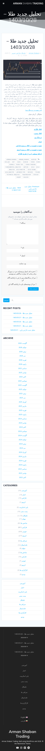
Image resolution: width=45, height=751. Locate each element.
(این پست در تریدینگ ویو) (33, 110)
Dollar (7, 162)
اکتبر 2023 (22, 477)
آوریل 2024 (22, 452)
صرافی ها (24, 541)
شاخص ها (24, 523)
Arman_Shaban (24, 159)
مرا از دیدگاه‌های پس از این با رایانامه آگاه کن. (21, 279)
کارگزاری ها (24, 570)
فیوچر (13, 53)
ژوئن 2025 (22, 393)
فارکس (18, 53)
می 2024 (22, 448)
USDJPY (18, 177)
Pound (37, 172)
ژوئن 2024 (22, 444)
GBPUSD (26, 167)
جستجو (6, 300)
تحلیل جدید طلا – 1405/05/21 (22, 326)
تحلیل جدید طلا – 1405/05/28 (22, 313)
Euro (19, 162)
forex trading (31, 164)
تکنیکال (23, 53)
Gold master (20, 169)
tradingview (26, 174)
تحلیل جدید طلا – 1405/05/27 (22, 317)
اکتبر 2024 (22, 427)
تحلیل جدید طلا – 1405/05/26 (22, 322)
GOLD (33, 167)
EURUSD (25, 162)
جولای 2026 (22, 347)
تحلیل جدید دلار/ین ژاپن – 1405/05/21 (22, 330)
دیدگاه (22, 223)
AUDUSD (33, 159)
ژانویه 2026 (22, 364)
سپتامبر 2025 (22, 381)
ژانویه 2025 (22, 414)
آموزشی (24, 490)
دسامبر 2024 (22, 419)
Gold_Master (9, 172)
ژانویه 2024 (22, 465)
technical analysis (13, 174)
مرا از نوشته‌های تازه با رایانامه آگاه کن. (21, 284)
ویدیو (23, 574)
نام (22, 247)
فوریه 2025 (22, 410)
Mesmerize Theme (24, 744)
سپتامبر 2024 (22, 431)
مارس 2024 (22, 456)
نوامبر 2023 (22, 473)
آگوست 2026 (22, 343)
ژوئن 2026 (22, 352)
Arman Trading (28, 3)
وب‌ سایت (22, 263)
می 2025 (22, 398)
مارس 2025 (22, 406)
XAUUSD (26, 177)
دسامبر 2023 (22, 469)
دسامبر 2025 (22, 368)
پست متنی (24, 511)
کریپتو (24, 502)
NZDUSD (30, 172)
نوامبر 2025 (22, 372)
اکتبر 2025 (22, 377)
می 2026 (22, 356)
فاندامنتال (24, 545)
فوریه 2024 (22, 461)
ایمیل (22, 255)
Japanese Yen (20, 172)
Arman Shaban (34, 53)
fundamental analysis (13, 167)
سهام (24, 519)
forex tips (19, 164)
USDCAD (35, 174)
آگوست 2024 (22, 435)
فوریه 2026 (22, 360)
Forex (33, 162)
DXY (13, 162)
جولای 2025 (22, 389)
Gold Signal (32, 169)
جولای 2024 (22, 440)
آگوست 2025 (22, 385)
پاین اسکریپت (23, 507)
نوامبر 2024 (22, 423)
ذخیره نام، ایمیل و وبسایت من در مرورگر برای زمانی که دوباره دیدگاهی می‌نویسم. (22, 272)
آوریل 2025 (22, 402)
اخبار (24, 495)
